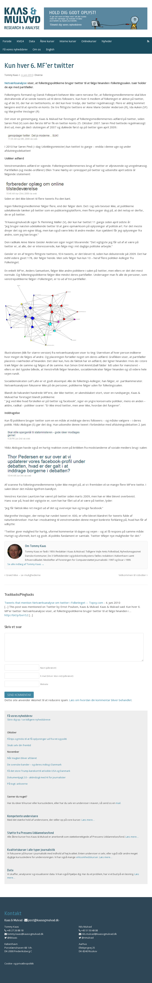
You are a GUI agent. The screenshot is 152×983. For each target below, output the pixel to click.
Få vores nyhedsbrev (15, 49)
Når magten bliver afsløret (22, 758)
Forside (7, 41)
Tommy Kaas (11, 75)
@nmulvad (87, 937)
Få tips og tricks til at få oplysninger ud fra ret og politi (37, 739)
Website (44, 684)
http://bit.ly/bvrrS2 (16, 615)
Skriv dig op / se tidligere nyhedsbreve (28, 719)
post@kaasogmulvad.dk (43, 920)
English (50, 49)
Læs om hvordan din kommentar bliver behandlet (100, 700)
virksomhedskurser (87, 857)
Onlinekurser (88, 41)
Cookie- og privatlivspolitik (19, 963)
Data (32, 41)
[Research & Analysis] (22, 27)
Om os (37, 49)
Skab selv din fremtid (19, 745)
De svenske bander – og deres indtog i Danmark (34, 764)
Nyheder (107, 41)
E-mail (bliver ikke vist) (56, 676)
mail (118, 803)
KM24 (20, 41)
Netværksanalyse (15, 83)
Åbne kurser (47, 41)
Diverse (39, 75)
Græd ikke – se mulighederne (23, 575)
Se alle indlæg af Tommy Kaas (25, 564)
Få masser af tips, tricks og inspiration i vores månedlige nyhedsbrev (96, 18)
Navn (48, 667)
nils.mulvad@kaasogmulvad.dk (99, 934)
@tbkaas (12, 937)
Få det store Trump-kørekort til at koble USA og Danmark (38, 771)
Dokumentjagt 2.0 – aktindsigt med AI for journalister (36, 777)
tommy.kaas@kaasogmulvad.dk (25, 934)
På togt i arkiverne (17, 783)
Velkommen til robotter (133, 575)
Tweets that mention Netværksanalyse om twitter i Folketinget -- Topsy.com (53, 602)
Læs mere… (88, 819)
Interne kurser (68, 41)
